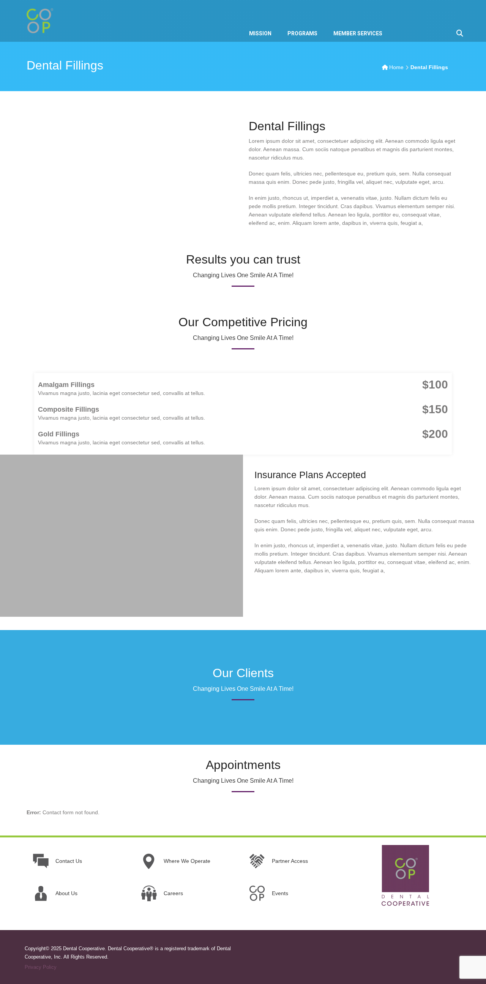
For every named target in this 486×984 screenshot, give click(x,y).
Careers (173, 893)
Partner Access (290, 861)
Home (396, 67)
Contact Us (68, 861)
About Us (66, 893)
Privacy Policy (41, 967)
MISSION (260, 33)
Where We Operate (187, 861)
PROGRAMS (302, 33)
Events (280, 893)
